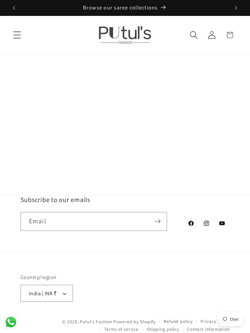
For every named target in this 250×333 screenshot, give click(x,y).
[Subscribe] (158, 221)
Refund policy (178, 321)
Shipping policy (163, 329)
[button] (17, 35)
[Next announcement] (236, 8)
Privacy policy (215, 321)
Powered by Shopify (134, 322)
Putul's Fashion (96, 322)
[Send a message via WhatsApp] (11, 322)
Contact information (208, 329)
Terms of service (121, 329)
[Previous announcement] (14, 8)
